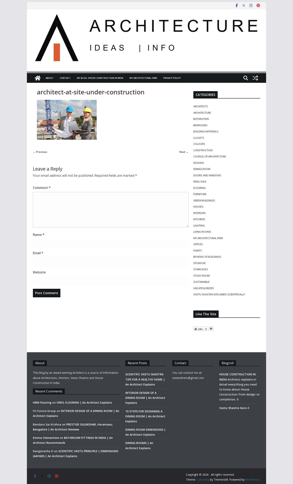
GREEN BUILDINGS (204, 200)
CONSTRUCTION (202, 150)
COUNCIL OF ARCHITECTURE (209, 156)
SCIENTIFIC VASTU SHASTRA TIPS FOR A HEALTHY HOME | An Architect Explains (145, 379)
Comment (42, 187)
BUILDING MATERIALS (205, 131)
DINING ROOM (201, 169)
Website (39, 272)
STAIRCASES (200, 269)
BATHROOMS (201, 119)
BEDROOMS (200, 125)
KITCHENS (199, 219)
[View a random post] (255, 78)
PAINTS (197, 250)
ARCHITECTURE (202, 112)
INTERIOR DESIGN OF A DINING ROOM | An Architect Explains (145, 398)
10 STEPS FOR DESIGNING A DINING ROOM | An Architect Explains (145, 416)
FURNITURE (199, 194)
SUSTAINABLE (201, 282)
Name (38, 234)
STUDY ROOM (201, 275)
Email (38, 253)
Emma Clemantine (46, 438)
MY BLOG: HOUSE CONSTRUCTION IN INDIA (100, 77)
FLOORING (199, 188)
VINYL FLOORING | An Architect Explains (84, 402)
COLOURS (199, 144)
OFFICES (198, 244)
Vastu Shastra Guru (233, 408)
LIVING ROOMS (202, 231)
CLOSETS (198, 138)
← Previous (40, 152)
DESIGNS (198, 163)
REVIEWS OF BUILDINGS (207, 257)
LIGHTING (199, 225)
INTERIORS (199, 213)
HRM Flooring (42, 402)
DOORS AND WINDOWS (207, 175)
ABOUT (49, 77)
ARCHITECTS (200, 106)
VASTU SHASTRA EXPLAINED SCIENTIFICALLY (219, 294)
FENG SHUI (199, 181)
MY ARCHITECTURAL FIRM (143, 77)
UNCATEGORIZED (203, 288)
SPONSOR (199, 263)
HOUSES (198, 206)
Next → (184, 152)
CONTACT (65, 77)
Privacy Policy (172, 77)
